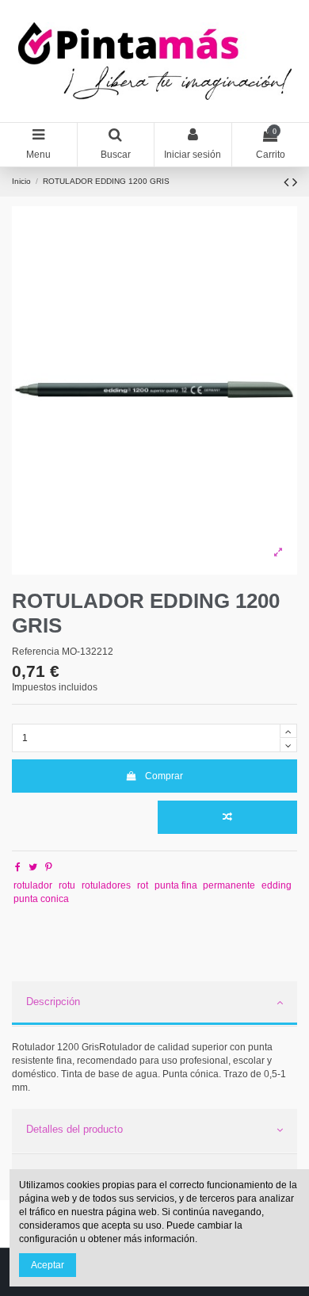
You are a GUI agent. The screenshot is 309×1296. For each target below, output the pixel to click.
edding (276, 885)
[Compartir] (18, 867)
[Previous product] (288, 182)
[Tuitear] (33, 867)
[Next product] (294, 182)
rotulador (32, 885)
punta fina (175, 885)
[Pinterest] (48, 867)
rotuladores (106, 885)
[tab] (154, 1004)
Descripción (53, 1001)
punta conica (41, 898)
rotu (67, 885)
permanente (229, 885)
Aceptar (47, 1265)
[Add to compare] (227, 817)
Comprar (164, 776)
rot (142, 885)
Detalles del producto (74, 1129)
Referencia (35, 651)
